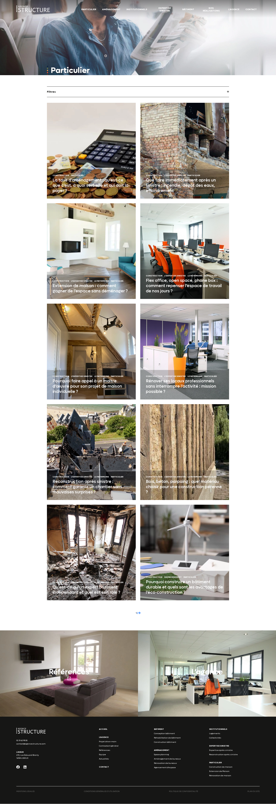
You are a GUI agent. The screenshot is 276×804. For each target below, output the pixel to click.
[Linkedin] (24, 767)
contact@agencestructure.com (31, 744)
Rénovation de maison (220, 776)
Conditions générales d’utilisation (102, 791)
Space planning (161, 754)
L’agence (233, 9)
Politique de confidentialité (183, 791)
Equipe (102, 754)
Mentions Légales (25, 791)
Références (104, 750)
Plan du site (253, 791)
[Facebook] (18, 767)
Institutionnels (136, 9)
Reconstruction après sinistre (223, 754)
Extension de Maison (219, 771)
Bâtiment (188, 9)
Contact (251, 9)
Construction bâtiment (165, 742)
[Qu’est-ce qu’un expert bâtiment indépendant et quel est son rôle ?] (91, 553)
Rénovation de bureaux (165, 763)
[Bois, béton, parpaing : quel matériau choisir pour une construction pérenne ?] (184, 452)
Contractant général (108, 746)
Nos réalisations (211, 9)
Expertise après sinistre (221, 750)
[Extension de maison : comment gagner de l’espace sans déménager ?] (91, 251)
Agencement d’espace (165, 767)
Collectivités (215, 738)
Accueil (103, 729)
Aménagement (111, 9)
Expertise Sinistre (164, 9)
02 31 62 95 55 (21, 740)
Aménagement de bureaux (167, 759)
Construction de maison (220, 767)
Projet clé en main (107, 741)
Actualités (104, 759)
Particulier (88, 9)
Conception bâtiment (164, 733)
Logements (214, 733)
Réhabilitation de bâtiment (167, 738)
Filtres (51, 92)
